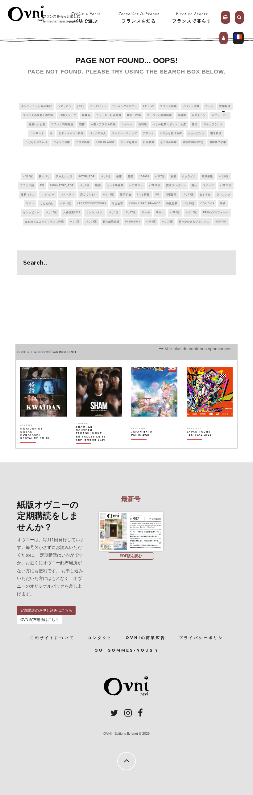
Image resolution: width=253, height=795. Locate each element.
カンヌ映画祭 (115, 185)
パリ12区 (108, 194)
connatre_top (62, 185)
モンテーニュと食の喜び (36, 106)
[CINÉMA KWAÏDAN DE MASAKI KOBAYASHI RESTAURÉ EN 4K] (35, 443)
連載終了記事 (217, 142)
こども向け (47, 203)
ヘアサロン (65, 106)
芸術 (82, 124)
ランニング (223, 194)
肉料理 (143, 124)
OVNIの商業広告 (146, 637)
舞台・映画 (134, 115)
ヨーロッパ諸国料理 (159, 115)
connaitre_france (144, 203)
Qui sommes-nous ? (126, 650)
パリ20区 (167, 221)
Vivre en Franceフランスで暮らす (192, 17)
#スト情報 (143, 194)
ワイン (30, 203)
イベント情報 (191, 106)
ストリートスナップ (124, 133)
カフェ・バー (220, 115)
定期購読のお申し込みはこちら (46, 610)
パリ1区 (113, 212)
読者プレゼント (176, 185)
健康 (119, 176)
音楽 (194, 124)
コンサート (37, 133)
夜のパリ (44, 176)
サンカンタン (94, 212)
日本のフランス (213, 124)
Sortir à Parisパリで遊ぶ (85, 17)
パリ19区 (91, 221)
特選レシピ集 (37, 124)
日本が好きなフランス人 (194, 221)
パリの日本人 (97, 133)
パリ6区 (105, 176)
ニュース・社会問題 (108, 115)
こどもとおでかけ (36, 142)
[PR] (80, 106)
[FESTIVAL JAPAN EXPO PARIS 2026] (146, 443)
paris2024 (132, 221)
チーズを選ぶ (129, 142)
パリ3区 (75, 221)
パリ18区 (191, 212)
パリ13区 (188, 194)
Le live (148, 106)
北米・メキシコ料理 (71, 133)
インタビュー (98, 106)
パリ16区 (51, 212)
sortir (220, 221)
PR (158, 194)
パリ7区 (160, 176)
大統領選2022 (71, 212)
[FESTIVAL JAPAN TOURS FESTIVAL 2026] (202, 443)
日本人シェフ (68, 115)
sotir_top (86, 176)
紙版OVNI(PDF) (193, 142)
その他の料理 (168, 142)
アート (209, 106)
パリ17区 (130, 212)
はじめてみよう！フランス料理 (44, 221)
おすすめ (205, 194)
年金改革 (117, 203)
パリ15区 (189, 203)
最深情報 (207, 176)
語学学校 (125, 194)
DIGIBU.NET (68, 352)
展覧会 (86, 115)
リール (146, 212)
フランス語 (27, 185)
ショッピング (196, 133)
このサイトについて (52, 637)
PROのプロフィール (216, 212)
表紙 (223, 203)
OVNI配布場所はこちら (39, 619)
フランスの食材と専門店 (38, 115)
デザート (148, 133)
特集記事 (171, 203)
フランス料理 (168, 106)
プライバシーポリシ (201, 637)
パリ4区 (151, 221)
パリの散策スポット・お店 (169, 124)
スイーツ (127, 124)
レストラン (199, 115)
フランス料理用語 (62, 124)
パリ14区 (65, 203)
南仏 (194, 185)
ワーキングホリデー (124, 106)
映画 (98, 185)
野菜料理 (224, 106)
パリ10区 (154, 185)
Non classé (105, 142)
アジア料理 (83, 142)
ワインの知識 (61, 142)
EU (42, 185)
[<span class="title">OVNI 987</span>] (131, 512)
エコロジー (48, 194)
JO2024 (144, 176)
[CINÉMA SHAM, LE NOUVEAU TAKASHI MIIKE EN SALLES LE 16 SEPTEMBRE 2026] (91, 443)
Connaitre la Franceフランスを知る (138, 17)
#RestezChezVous (91, 203)
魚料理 (182, 115)
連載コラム (28, 194)
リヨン (160, 212)
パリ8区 (224, 176)
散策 (173, 176)
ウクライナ (189, 176)
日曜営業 (170, 194)
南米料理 (216, 133)
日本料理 (148, 142)
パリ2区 (175, 212)
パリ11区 (225, 185)
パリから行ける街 (171, 133)
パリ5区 (28, 176)
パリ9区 (84, 185)
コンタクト (100, 637)
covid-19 (207, 203)
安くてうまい (88, 194)
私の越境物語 (111, 221)
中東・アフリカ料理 (103, 124)
